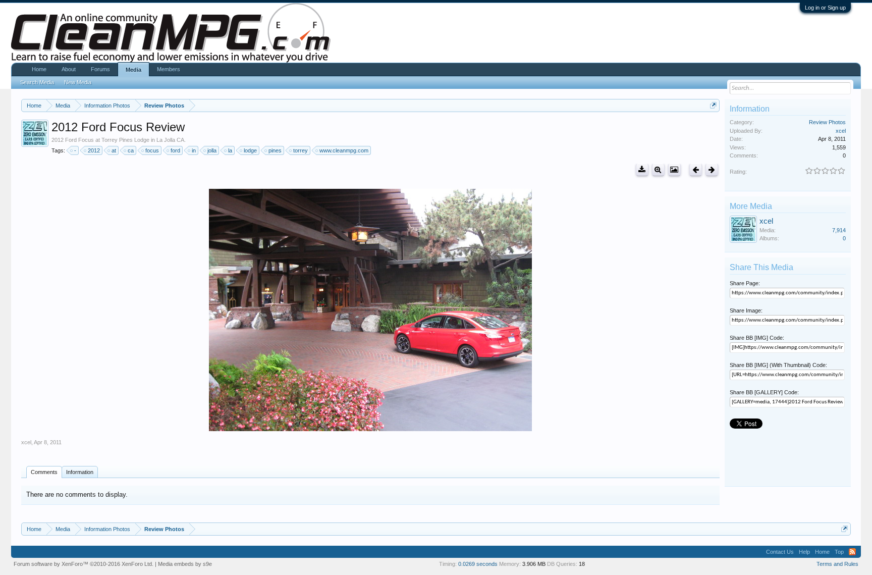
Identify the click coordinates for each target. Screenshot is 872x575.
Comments (44, 472)
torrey (300, 150)
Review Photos (827, 122)
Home (39, 69)
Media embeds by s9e (185, 564)
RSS (852, 551)
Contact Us (780, 552)
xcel (26, 442)
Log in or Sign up (825, 8)
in (194, 150)
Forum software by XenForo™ (83, 564)
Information (79, 472)
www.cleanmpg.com (343, 150)
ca (131, 150)
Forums (100, 69)
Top (839, 552)
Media (133, 70)
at (114, 150)
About (69, 69)
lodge (250, 150)
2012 (94, 150)
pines (275, 150)
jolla (211, 150)
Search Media (37, 82)
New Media (77, 82)
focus (152, 150)
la (230, 150)
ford (175, 150)
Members (168, 69)
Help (804, 552)
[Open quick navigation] (713, 105)
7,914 (839, 230)
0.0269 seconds (478, 564)
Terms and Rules (837, 564)
